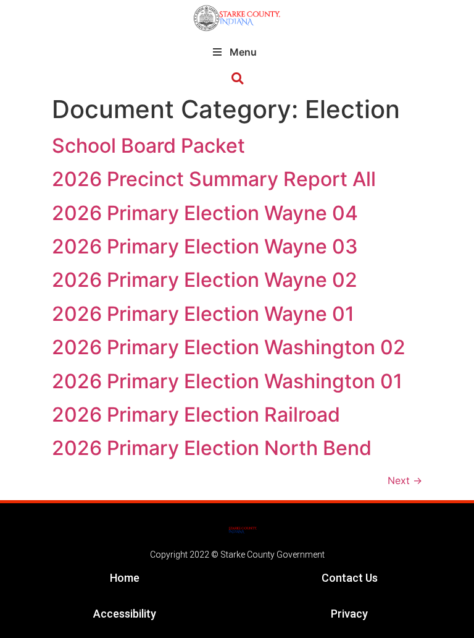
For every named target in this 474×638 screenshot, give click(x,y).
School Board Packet (148, 146)
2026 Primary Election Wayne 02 (204, 280)
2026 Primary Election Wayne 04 (205, 213)
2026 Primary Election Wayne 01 (203, 314)
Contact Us (350, 577)
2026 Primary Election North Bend (212, 448)
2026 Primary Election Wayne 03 (205, 246)
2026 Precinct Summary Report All (214, 179)
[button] (237, 79)
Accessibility (124, 613)
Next (405, 480)
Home (124, 577)
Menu (243, 52)
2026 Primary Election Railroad (196, 414)
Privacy (349, 613)
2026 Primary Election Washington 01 (227, 381)
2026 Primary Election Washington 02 (228, 347)
